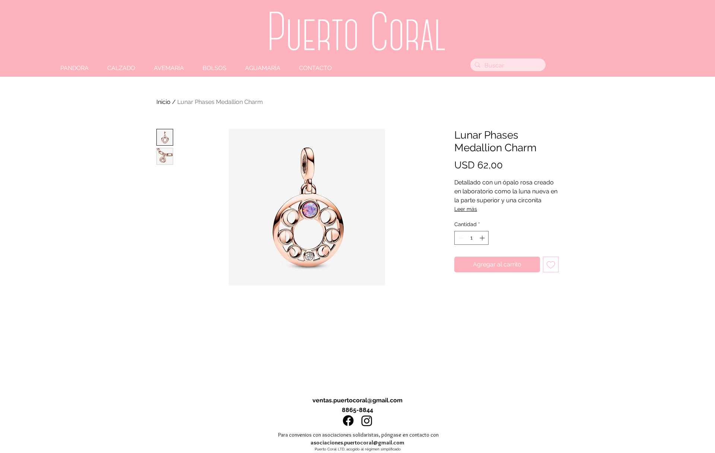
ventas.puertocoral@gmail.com (357, 400)
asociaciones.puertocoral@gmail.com (357, 442)
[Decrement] (460, 237)
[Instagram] (367, 421)
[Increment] (482, 237)
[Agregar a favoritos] (551, 264)
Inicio (163, 101)
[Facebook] (348, 421)
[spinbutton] (471, 237)
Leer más (465, 209)
